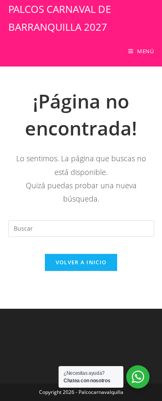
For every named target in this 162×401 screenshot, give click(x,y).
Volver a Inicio (81, 262)
